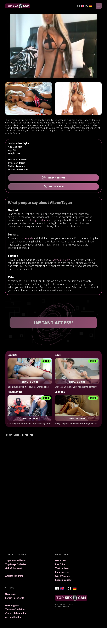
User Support (12, 605)
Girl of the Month (14, 568)
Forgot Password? (14, 597)
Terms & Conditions (15, 609)
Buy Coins (60, 564)
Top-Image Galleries (15, 564)
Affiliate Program (14, 575)
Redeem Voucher (63, 579)
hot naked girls (24, 238)
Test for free (62, 568)
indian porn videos (37, 220)
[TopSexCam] (17, 5)
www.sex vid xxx (61, 259)
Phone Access (62, 572)
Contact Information (15, 613)
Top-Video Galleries (15, 560)
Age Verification (13, 617)
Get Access (60, 560)
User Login (10, 594)
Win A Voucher (62, 576)
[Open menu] (99, 6)
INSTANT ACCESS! (53, 322)
